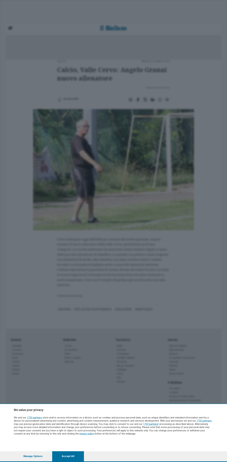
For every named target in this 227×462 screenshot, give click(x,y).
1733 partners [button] (34, 417)
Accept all (68, 456)
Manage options (33, 456)
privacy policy (86, 433)
